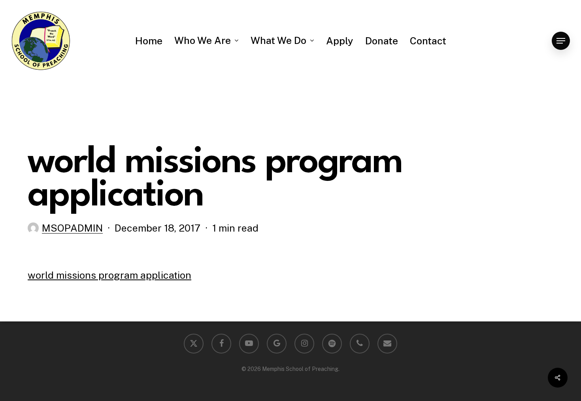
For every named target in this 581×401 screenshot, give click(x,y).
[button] (561, 41)
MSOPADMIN (72, 228)
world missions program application (109, 275)
